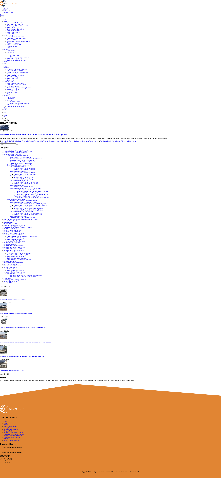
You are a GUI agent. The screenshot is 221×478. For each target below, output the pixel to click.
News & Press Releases (14, 44)
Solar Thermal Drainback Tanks (13, 245)
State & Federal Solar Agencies (13, 262)
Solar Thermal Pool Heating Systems (21, 211)
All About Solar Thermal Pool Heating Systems (28, 213)
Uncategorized (7, 278)
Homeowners (11, 51)
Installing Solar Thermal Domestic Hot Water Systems (30, 205)
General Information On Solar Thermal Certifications (26, 159)
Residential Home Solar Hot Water (14, 434)
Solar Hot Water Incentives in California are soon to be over (16, 313)
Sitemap (6, 438)
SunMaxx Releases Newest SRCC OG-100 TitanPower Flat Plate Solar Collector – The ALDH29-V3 (26, 342)
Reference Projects (13, 43)
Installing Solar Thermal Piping (23, 179)
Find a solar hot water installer (19, 57)
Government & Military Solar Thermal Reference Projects (20, 219)
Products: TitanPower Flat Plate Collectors (23, 276)
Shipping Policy (8, 431)
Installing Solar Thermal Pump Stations (26, 183)
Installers (9, 54)
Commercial (10, 52)
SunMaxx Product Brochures (15, 270)
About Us (6, 9)
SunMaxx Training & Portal (11, 440)
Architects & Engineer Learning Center (18, 41)
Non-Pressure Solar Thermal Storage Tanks (27, 193)
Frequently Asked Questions (12, 154)
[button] (2, 15)
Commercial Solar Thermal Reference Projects (17, 151)
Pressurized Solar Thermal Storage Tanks (26, 196)
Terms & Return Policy (10, 426)
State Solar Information (10, 264)
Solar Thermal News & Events (12, 249)
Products (6, 21)
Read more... (4, 142)
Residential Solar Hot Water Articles (14, 225)
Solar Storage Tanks (13, 27)
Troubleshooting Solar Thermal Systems (22, 217)
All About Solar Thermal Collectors (24, 168)
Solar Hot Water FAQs (10, 228)
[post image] (110, 127)
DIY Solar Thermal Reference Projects (15, 152)
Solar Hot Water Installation (11, 231)
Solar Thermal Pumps (17, 185)
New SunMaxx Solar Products (12, 221)
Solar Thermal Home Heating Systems (22, 207)
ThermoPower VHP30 (118, 141)
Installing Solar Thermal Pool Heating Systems (28, 214)
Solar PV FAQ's (8, 283)
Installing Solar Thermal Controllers (24, 174)
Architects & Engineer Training (12, 435)
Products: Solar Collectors (15, 273)
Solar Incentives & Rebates (11, 242)
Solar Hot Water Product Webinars (13, 233)
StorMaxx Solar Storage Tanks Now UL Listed (12, 370)
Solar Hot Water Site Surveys (16, 238)
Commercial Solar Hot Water (12, 437)
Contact (5, 423)
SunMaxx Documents (10, 267)
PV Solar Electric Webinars (11, 224)
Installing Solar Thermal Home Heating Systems (28, 210)
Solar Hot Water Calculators (15, 37)
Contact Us (6, 10)
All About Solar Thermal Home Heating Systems (28, 208)
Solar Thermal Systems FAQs (16, 199)
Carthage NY (78, 141)
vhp (127, 141)
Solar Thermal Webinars (10, 429)
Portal (9, 47)
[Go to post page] (3, 295)
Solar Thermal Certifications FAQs (17, 155)
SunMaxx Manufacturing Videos (16, 258)
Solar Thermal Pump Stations (19, 180)
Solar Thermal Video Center (12, 252)
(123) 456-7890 (8, 12)
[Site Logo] (8, 6)
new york (96, 141)
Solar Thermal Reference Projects (50, 141)
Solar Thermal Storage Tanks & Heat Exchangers (25, 188)
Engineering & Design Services (16, 60)
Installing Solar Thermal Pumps (23, 186)
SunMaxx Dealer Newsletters (12, 266)
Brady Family (69, 141)
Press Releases (8, 222)
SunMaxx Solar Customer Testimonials (19, 259)
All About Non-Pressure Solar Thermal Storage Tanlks (33, 194)
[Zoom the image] (110, 409)
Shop (5, 61)
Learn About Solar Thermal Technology (19, 253)
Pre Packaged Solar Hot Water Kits (17, 26)
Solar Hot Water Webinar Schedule (14, 241)
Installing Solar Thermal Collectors (24, 169)
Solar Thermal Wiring (9, 261)
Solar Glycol (10, 33)
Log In (5, 112)
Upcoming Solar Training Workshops (14, 280)
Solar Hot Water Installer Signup (13, 432)
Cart (4, 63)
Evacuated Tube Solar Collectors (17, 23)
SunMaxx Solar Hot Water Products (14, 272)
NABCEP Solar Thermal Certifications (22, 160)
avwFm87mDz (6, 141)
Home (5, 20)
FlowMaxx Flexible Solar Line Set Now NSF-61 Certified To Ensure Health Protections (22, 327)
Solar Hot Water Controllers (15, 29)
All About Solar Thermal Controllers (24, 173)
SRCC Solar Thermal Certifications (21, 163)
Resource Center (8, 35)
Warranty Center (12, 46)
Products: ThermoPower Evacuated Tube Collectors (26, 275)
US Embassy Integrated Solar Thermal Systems (12, 299)
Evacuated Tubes (87, 141)
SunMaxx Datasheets (13, 269)
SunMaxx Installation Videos (15, 256)
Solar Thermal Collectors (18, 166)
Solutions (6, 49)
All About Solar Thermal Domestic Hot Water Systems (30, 204)
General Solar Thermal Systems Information (23, 200)
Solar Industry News (9, 244)
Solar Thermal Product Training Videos (19, 255)
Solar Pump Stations (13, 32)
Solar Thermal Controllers (18, 171)
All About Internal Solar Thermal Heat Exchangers (32, 191)
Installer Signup (15, 55)
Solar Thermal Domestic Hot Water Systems (23, 202)
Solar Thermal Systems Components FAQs (20, 165)
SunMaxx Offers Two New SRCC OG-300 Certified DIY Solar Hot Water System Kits (22, 356)
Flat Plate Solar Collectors (15, 24)
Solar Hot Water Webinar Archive (13, 235)
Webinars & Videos (13, 40)
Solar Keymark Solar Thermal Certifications (23, 162)
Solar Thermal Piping (13, 30)
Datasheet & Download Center (16, 38)
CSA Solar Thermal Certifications (20, 157)
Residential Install (105, 141)
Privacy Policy (7, 428)
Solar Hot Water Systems (14, 239)
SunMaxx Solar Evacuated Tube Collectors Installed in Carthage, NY (33, 134)
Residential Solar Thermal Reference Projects (25, 141)
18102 (62, 141)
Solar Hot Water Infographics (12, 230)
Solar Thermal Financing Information (14, 247)
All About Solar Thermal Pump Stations (26, 182)
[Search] (17, 144)
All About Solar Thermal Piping (23, 177)
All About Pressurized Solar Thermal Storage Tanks (33, 197)
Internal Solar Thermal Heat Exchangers (26, 190)
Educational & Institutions (14, 58)
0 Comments (132, 141)
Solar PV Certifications (10, 281)
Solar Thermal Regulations (18, 216)
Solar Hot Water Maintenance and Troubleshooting (22, 236)
